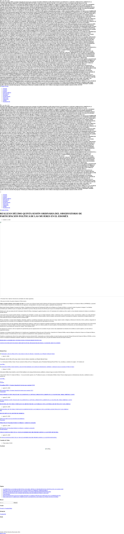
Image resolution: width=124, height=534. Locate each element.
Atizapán (5, 88)
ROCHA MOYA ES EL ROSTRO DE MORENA (12, 413)
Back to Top (3, 533)
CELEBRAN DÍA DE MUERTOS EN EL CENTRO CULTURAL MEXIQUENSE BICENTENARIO (27, 491)
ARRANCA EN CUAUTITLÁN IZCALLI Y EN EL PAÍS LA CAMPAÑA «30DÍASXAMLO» (25, 490)
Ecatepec (5, 91)
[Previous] (0, 381)
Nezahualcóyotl (6, 101)
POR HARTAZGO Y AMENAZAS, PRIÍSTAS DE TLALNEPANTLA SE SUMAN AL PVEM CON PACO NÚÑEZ (30, 496)
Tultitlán (5, 100)
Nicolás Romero (6, 96)
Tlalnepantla (5, 99)
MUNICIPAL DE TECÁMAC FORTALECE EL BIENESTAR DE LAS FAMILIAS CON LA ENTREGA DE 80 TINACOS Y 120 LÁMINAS (35, 404)
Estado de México (7, 92)
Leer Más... (2, 364)
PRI (1, 410)
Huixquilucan (6, 93)
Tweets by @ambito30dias (6, 508)
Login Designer (6, 494)
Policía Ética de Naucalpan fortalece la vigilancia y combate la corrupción (18, 422)
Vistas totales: (6, 443)
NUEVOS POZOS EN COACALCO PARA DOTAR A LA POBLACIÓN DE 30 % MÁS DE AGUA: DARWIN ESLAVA (32, 495)
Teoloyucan (5, 97)
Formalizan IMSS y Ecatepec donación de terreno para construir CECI (17, 385)
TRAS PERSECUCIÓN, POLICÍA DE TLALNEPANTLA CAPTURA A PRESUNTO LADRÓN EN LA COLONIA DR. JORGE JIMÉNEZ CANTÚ (37, 394)
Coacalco (5, 90)
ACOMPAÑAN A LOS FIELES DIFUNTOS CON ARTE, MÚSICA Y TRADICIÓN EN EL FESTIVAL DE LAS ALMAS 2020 (33, 489)
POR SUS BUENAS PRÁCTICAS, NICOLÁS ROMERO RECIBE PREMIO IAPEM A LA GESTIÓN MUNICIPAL (29, 432)
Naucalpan (5, 95)
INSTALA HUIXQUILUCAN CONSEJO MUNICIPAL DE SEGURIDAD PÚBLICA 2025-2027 (26, 493)
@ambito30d (3, 514)
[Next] (2, 381)
